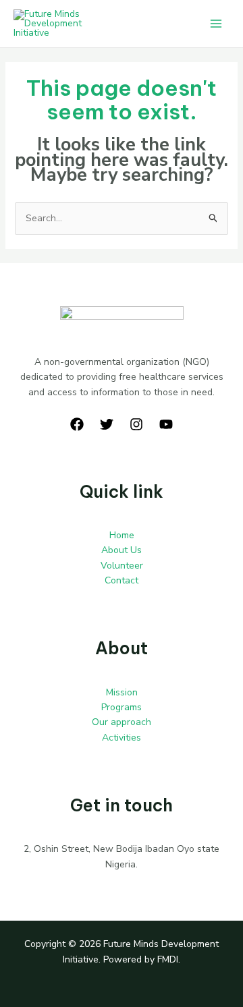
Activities (121, 737)
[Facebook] (77, 424)
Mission (122, 692)
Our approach (121, 722)
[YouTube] (166, 424)
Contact (121, 580)
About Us (121, 550)
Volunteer (122, 565)
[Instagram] (136, 424)
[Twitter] (106, 424)
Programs (121, 707)
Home (121, 535)
